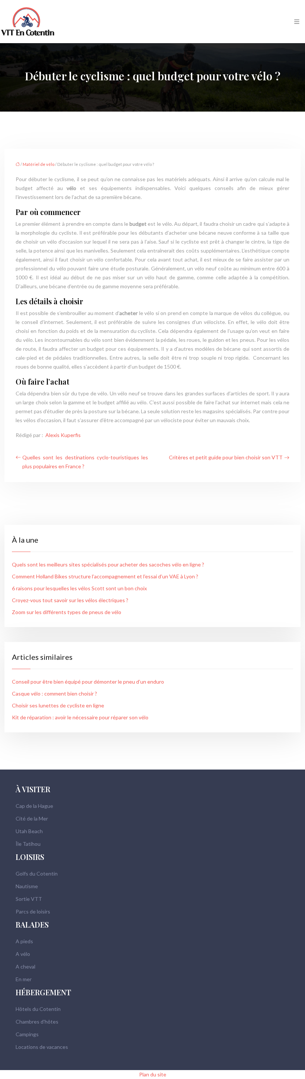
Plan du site (152, 1074)
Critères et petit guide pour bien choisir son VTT (226, 457)
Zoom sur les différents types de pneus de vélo (66, 612)
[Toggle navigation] (297, 21)
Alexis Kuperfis (63, 435)
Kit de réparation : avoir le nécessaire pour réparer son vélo (80, 717)
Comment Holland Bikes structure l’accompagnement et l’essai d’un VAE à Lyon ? (105, 576)
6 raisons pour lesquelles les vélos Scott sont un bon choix (79, 588)
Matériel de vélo (38, 164)
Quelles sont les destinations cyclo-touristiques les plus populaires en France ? (85, 461)
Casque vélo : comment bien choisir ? (54, 693)
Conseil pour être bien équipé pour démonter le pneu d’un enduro (88, 681)
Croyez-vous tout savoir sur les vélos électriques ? (70, 600)
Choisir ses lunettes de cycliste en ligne (58, 705)
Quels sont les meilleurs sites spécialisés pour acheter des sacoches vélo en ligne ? (108, 564)
